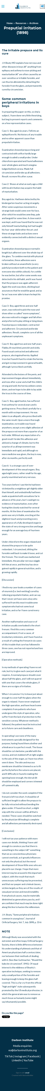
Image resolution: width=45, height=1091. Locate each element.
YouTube (28, 1060)
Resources (21, 23)
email (27, 1073)
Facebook (33, 1056)
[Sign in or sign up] (42, 6)
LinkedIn (17, 1060)
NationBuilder (27, 1075)
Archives (33, 23)
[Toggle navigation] (3, 6)
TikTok (9, 1056)
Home (10, 23)
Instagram (20, 1056)
